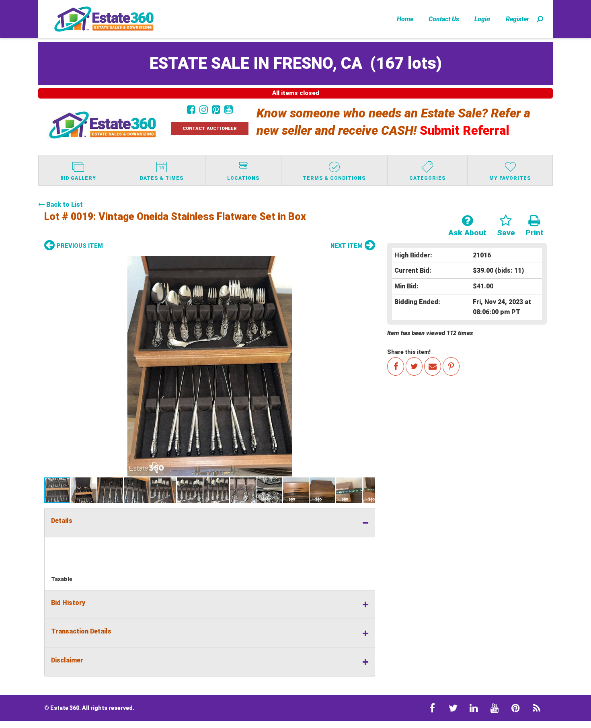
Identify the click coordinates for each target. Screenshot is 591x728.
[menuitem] (405, 19)
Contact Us (444, 19)
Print (534, 232)
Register (517, 19)
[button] (209, 366)
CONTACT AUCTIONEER (210, 128)
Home (405, 19)
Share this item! (409, 352)
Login (482, 19)
